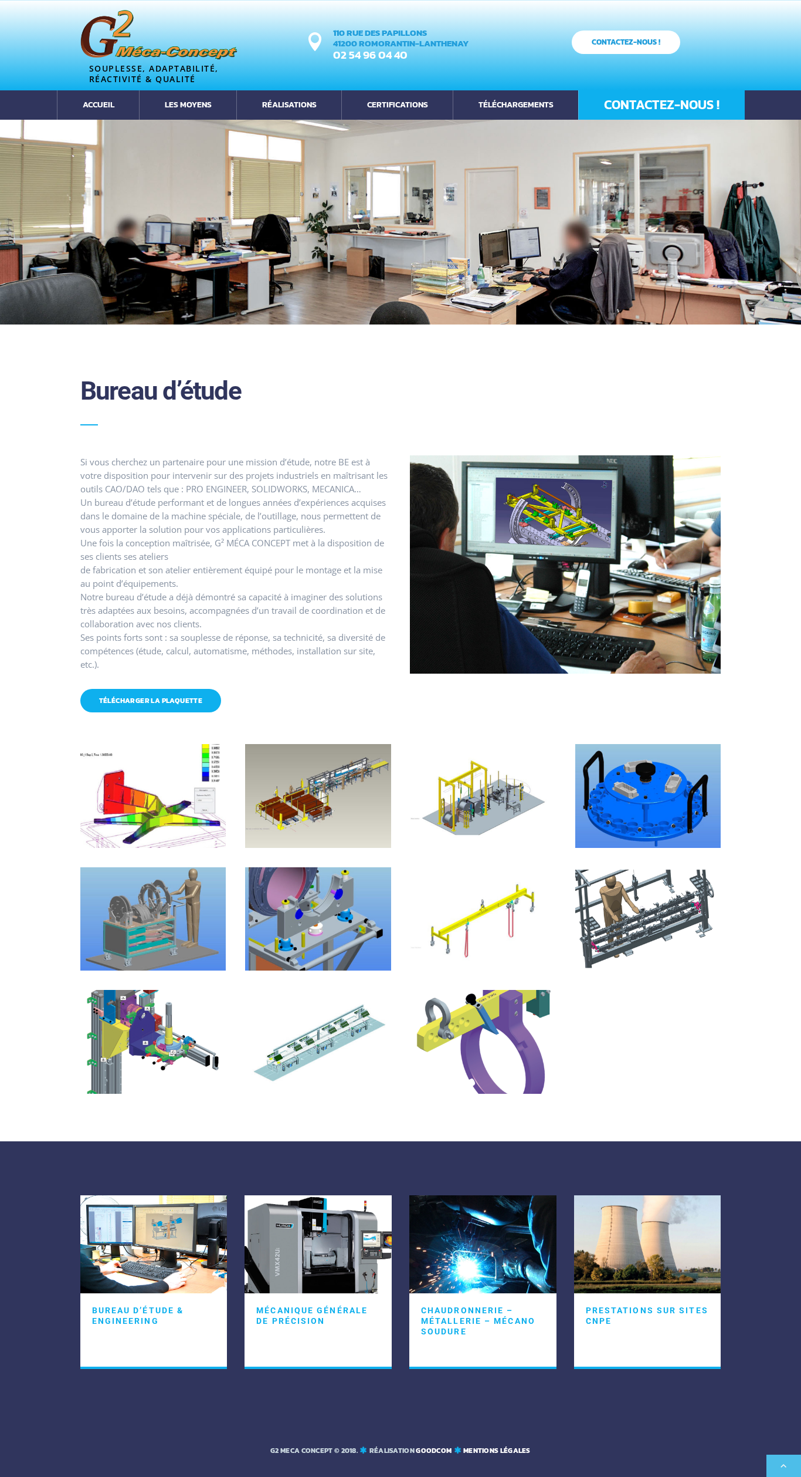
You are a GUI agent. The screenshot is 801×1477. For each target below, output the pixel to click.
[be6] (318, 844)
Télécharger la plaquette (151, 700)
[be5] (483, 844)
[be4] (648, 844)
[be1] (483, 967)
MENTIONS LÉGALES (497, 1450)
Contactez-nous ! (626, 42)
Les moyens (188, 105)
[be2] (318, 967)
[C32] (483, 1090)
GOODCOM (434, 1450)
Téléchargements (516, 105)
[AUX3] (648, 967)
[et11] (318, 1090)
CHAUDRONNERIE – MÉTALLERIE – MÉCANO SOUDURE (478, 1321)
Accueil (98, 105)
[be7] (153, 844)
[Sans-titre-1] (153, 1090)
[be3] (153, 967)
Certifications (397, 105)
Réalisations (289, 105)
